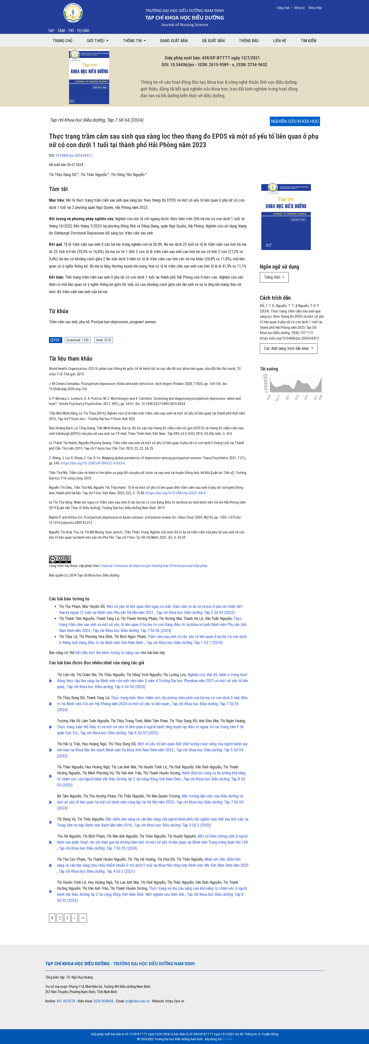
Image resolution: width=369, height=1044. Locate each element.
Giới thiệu (96, 40)
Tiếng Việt (285, 8)
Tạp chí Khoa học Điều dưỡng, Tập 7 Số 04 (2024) (97, 120)
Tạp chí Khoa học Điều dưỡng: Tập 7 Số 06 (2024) (132, 630)
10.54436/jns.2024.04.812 (73, 155)
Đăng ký (299, 8)
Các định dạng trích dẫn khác (287, 348)
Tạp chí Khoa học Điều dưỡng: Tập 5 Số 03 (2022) (195, 612)
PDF (56, 340)
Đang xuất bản (174, 40)
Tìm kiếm (308, 40)
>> (83, 918)
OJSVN (227, 1039)
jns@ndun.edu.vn (138, 1001)
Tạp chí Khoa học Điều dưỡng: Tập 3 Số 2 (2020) (173, 825)
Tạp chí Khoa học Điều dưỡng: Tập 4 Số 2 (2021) (97, 871)
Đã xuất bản (213, 40)
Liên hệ (279, 40)
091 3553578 (66, 1001)
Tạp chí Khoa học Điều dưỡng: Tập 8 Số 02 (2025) (119, 733)
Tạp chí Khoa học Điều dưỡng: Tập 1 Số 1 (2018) (184, 642)
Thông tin (133, 40)
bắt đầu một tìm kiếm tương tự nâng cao (108, 652)
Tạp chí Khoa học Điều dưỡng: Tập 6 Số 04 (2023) (106, 686)
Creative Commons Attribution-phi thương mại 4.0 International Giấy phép (154, 566)
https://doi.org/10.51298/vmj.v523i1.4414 (175, 493)
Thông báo (249, 40)
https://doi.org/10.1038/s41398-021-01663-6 (93, 463)
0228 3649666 (104, 1001)
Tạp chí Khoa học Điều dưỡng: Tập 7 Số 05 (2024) (98, 848)
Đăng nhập (315, 8)
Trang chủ (62, 40)
